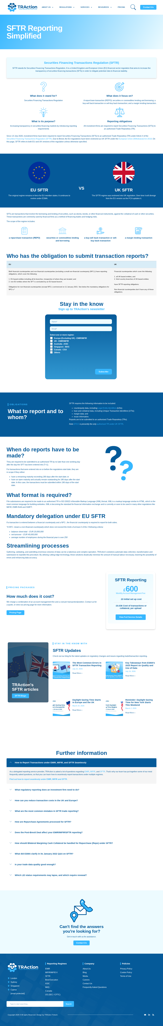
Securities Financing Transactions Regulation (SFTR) (29, 139)
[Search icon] (133, 7)
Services (85, 7)
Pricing (121, 7)
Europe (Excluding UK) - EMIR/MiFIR (70, 338)
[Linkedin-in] (149, 1015)
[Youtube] (145, 1015)
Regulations (65, 7)
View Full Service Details (130, 617)
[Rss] (153, 1015)
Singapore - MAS (61, 347)
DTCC (76, 424)
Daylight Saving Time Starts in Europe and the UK (86, 701)
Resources (103, 7)
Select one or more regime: (62, 335)
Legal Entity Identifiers (107, 408)
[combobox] (35, 1004)
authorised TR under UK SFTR (110, 424)
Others (57, 352)
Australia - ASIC (61, 344)
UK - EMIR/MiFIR (61, 341)
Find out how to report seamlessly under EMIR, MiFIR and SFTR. (38, 779)
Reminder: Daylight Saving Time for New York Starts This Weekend (139, 702)
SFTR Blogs (20, 696)
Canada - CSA (60, 350)
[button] (81, 762)
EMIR (86, 772)
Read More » (77, 673)
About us (46, 7)
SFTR (102, 772)
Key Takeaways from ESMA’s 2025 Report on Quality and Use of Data (140, 665)
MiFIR (92, 772)
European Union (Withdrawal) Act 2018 (135, 139)
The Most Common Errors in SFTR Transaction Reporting (86, 664)
